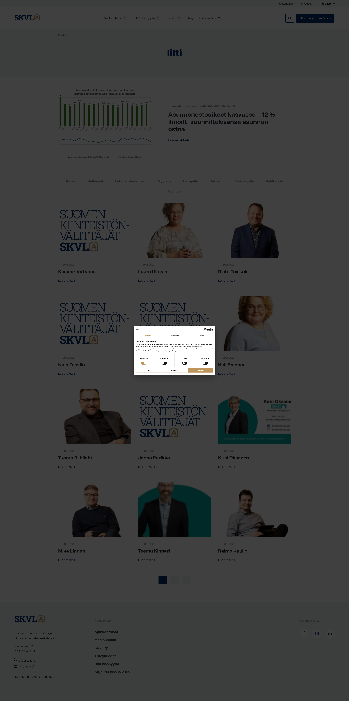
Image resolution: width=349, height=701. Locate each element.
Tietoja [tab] (202, 335)
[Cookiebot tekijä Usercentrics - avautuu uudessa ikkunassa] (205, 329)
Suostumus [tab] (147, 335)
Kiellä (148, 370)
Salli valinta (174, 370)
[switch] (164, 363)
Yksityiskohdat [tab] (174, 335)
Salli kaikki (200, 370)
